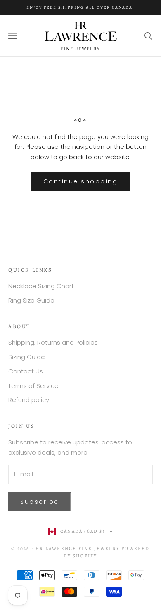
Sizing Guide (26, 356)
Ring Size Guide (31, 300)
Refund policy (28, 399)
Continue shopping (80, 181)
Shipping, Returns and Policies (53, 342)
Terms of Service (33, 385)
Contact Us (25, 371)
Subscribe (39, 502)
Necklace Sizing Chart (41, 286)
